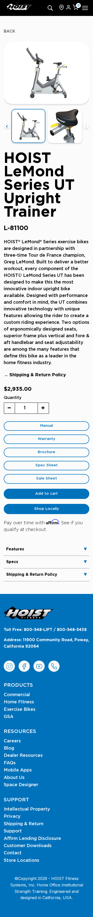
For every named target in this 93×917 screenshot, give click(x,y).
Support (13, 831)
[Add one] (43, 408)
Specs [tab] (12, 562)
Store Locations (21, 860)
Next (86, 126)
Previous (6, 126)
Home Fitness (19, 702)
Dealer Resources (23, 755)
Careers (12, 741)
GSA (8, 717)
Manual (46, 426)
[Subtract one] (9, 408)
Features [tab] (15, 549)
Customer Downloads (28, 846)
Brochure (46, 452)
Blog (9, 748)
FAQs (10, 763)
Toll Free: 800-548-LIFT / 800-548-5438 (45, 630)
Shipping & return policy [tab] (31, 575)
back (9, 31)
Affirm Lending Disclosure (32, 838)
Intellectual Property (27, 809)
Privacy (12, 816)
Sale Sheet (46, 478)
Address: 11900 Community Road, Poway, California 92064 (46, 643)
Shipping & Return (23, 824)
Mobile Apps (18, 770)
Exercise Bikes (19, 709)
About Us (14, 777)
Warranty (46, 439)
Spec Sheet (46, 465)
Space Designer (21, 785)
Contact (13, 853)
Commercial (17, 695)
